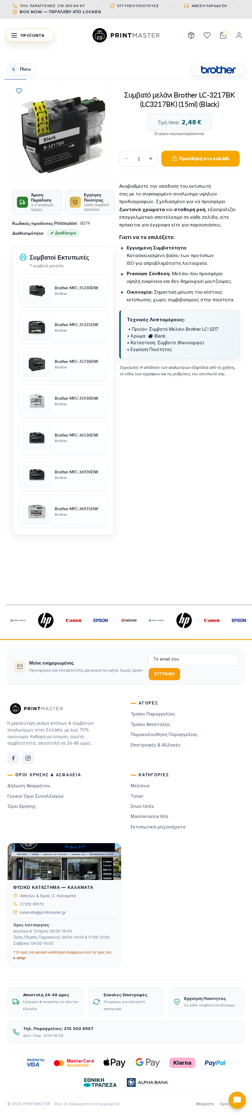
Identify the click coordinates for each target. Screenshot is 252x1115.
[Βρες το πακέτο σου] (191, 35)
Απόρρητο (205, 1103)
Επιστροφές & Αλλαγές (155, 744)
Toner (137, 796)
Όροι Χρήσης (21, 806)
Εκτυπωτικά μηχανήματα (158, 826)
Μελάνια (140, 785)
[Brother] (218, 69)
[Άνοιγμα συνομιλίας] (237, 1100)
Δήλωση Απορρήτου (28, 785)
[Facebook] (13, 758)
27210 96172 (32, 904)
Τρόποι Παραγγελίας (153, 713)
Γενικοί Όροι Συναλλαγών (35, 796)
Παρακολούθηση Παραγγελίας (164, 734)
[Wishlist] (207, 35)
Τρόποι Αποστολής (150, 724)
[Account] (239, 35)
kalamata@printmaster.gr (43, 912)
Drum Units (142, 806)
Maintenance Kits (149, 816)
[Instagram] (28, 758)
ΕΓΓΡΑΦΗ (164, 674)
